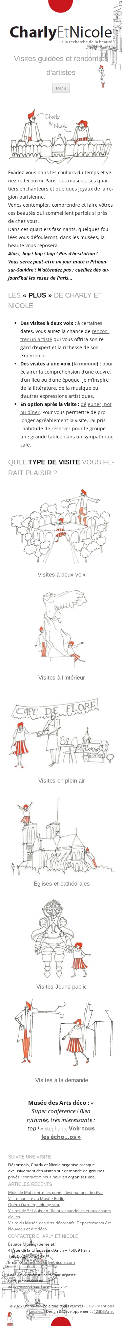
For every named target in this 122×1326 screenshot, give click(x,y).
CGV (90, 1305)
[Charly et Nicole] (61, 23)
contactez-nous (37, 1177)
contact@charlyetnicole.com (48, 1262)
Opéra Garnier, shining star (34, 1204)
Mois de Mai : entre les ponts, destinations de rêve (55, 1192)
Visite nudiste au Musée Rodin (36, 1198)
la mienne (85, 363)
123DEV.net (104, 1311)
